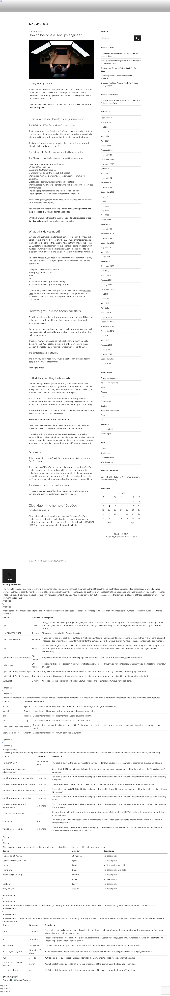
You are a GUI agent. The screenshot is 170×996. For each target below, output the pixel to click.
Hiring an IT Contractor (110, 410)
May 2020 (105, 271)
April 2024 (105, 141)
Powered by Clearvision (115, 537)
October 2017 (106, 354)
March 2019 (106, 312)
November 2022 (107, 183)
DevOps (104, 406)
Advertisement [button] (9, 908)
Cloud (103, 397)
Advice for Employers (109, 383)
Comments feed (107, 457)
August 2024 (106, 122)
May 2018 (105, 340)
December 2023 (107, 159)
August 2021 (106, 248)
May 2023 (105, 173)
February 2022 (106, 224)
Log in (103, 448)
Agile (103, 387)
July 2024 (105, 127)
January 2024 (106, 155)
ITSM (103, 415)
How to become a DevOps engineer (55, 35)
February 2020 (107, 280)
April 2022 (105, 215)
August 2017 (106, 363)
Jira (102, 420)
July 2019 (104, 294)
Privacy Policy (131, 537)
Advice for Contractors (110, 378)
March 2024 (106, 145)
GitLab (68, 344)
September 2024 (107, 118)
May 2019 (105, 303)
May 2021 (105, 252)
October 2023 (106, 169)
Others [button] (5, 837)
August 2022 (106, 196)
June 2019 (105, 298)
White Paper (106, 434)
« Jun (109, 523)
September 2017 (107, 359)
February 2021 (106, 261)
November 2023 (107, 164)
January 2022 (106, 229)
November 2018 (107, 326)
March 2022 (106, 220)
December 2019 (107, 289)
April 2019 (105, 308)
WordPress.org (107, 462)
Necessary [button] (7, 740)
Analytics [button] (6, 601)
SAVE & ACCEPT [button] (10, 977)
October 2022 (106, 187)
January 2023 (106, 178)
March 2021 (106, 257)
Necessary (7, 746)
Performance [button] (8, 895)
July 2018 (104, 336)
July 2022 (104, 201)
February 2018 (106, 345)
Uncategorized (107, 429)
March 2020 (106, 275)
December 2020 (107, 266)
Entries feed (105, 453)
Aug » (133, 523)
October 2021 (106, 238)
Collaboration (106, 401)
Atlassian (104, 392)
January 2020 (106, 285)
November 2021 (107, 234)
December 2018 (107, 322)
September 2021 (107, 243)
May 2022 (105, 210)
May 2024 (105, 136)
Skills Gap (105, 424)
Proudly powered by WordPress (53, 561)
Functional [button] (7, 688)
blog (102, 100)
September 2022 (107, 192)
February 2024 (107, 150)
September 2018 (107, 331)
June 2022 (105, 206)
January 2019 (106, 317)
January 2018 (106, 349)
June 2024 (105, 132)
